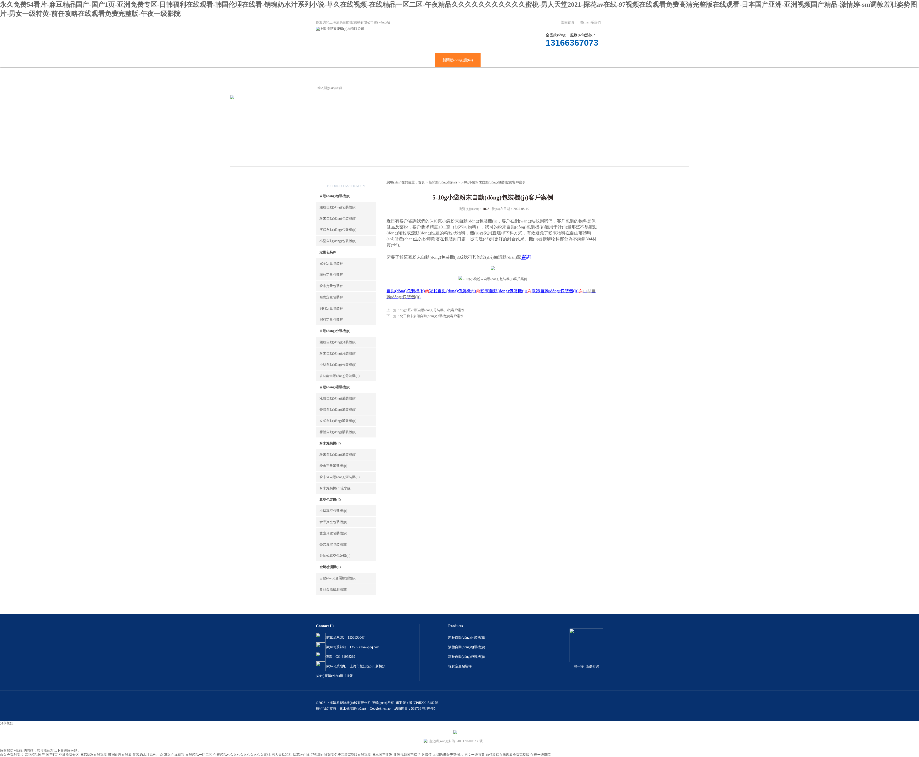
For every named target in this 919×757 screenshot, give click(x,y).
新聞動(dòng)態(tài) (458, 60)
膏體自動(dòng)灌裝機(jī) (337, 409)
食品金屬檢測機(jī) (333, 589)
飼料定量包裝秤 (331, 308)
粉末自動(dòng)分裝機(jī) (337, 353)
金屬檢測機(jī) (330, 567)
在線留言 (562, 60)
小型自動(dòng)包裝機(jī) (337, 241)
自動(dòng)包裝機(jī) (334, 196)
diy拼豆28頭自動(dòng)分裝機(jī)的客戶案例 (432, 310)
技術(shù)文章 (499, 60)
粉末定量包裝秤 (331, 286)
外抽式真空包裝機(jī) (335, 556)
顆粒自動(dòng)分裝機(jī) (337, 342)
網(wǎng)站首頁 (336, 60)
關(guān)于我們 (376, 60)
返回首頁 (567, 22)
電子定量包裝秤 (331, 263)
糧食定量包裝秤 (331, 297)
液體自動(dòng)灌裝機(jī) (337, 398)
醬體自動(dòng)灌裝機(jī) (337, 432)
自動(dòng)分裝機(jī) (334, 331)
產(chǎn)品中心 (415, 60)
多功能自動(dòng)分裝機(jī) (339, 376)
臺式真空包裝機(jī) (333, 544)
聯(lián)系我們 (590, 22)
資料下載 (533, 60)
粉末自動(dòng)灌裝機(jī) (337, 454)
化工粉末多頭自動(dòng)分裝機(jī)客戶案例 (432, 316)
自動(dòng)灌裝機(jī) (334, 387)
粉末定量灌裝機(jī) (333, 466)
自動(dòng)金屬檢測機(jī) (337, 578)
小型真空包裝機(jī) (333, 511)
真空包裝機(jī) (330, 499)
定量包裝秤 (327, 252)
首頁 (421, 182)
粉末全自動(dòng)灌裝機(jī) (339, 477)
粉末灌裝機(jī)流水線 (335, 488)
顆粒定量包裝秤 (331, 274)
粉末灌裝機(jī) (330, 443)
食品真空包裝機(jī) (333, 522)
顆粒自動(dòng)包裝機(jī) (337, 207)
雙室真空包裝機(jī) (333, 533)
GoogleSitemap (380, 708)
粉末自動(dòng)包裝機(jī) (337, 218)
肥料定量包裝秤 (331, 319)
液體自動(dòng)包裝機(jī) (337, 230)
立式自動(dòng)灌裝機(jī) (337, 421)
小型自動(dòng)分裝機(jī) (337, 364)
